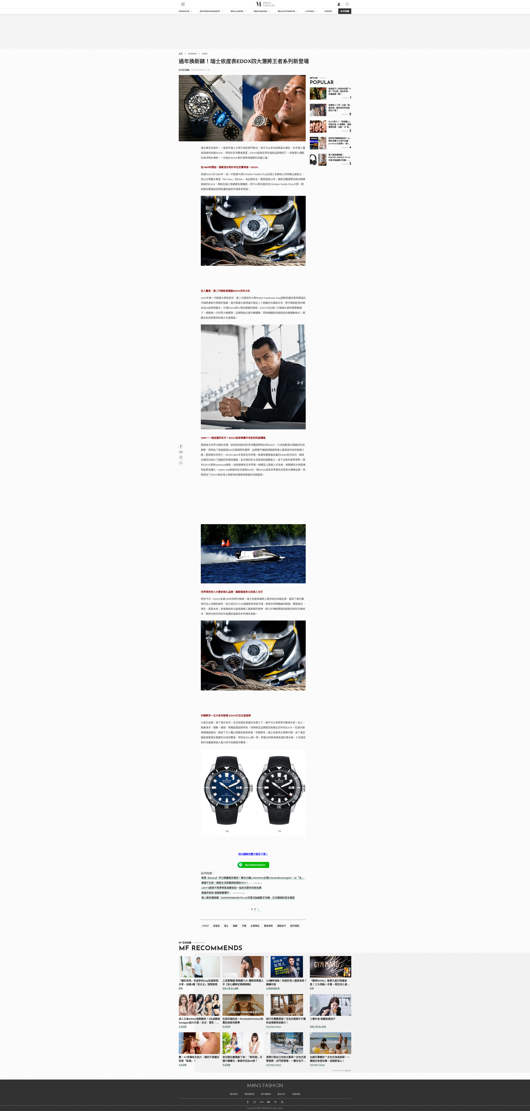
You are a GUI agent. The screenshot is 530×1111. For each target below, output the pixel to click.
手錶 (244, 926)
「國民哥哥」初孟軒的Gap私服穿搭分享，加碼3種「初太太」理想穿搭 (198, 982)
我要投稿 (296, 1094)
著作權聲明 (266, 1094)
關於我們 (234, 1094)
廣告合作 (281, 1094)
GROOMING (260, 11)
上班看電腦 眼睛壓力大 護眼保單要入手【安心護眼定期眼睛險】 (243, 982)
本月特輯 (344, 11)
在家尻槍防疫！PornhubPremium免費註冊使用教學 (242, 1021)
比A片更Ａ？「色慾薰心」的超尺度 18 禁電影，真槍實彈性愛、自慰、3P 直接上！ (339, 124)
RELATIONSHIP (286, 11)
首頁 (181, 54)
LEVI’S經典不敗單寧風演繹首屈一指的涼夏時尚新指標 (231, 887)
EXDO (204, 54)
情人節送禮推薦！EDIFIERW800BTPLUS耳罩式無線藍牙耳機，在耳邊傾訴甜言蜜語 (248, 897)
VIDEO (328, 11)
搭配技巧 (281, 926)
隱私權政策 (249, 1094)
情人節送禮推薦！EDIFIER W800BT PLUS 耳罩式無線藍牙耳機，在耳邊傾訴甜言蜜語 (339, 158)
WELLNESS (236, 11)
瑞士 (226, 926)
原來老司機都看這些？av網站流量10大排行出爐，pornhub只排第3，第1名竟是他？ (339, 141)
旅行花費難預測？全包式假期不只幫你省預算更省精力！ (286, 1021)
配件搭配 (294, 926)
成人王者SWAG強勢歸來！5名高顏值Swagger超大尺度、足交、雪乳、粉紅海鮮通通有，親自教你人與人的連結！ (199, 1021)
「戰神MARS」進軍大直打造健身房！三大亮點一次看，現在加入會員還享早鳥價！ (330, 982)
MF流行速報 (184, 70)
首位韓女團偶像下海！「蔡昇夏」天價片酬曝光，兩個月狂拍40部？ (242, 1059)
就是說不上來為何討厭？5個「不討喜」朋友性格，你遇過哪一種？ (339, 91)
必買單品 (255, 926)
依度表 (216, 926)
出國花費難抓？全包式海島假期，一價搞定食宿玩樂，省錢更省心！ (330, 1059)
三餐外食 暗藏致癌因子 (322, 1019)
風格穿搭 (268, 926)
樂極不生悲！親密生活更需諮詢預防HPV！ (225, 882)
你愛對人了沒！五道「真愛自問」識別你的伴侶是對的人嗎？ (339, 108)
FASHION (184, 11)
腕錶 (235, 926)
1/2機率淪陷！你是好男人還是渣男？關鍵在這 (286, 982)
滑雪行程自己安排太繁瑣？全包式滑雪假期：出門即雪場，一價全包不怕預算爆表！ (286, 1059)
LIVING (310, 11)
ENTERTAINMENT (210, 11)
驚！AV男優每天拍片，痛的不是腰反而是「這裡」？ (199, 1059)
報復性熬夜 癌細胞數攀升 (215, 892)
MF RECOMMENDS (210, 948)
